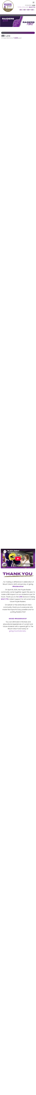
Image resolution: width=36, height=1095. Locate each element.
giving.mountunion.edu (17, 631)
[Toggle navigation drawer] (33, 2)
